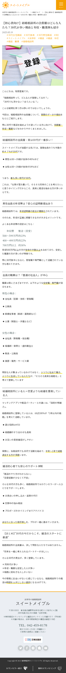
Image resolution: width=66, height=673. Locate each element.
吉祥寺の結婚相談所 (33, 602)
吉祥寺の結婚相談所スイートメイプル (15, 12)
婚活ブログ (36, 12)
